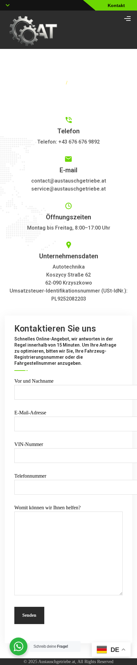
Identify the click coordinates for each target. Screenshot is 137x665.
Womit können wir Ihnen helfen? (47, 507)
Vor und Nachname (34, 381)
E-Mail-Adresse (30, 412)
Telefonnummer (30, 476)
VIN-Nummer (28, 444)
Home (55, 82)
